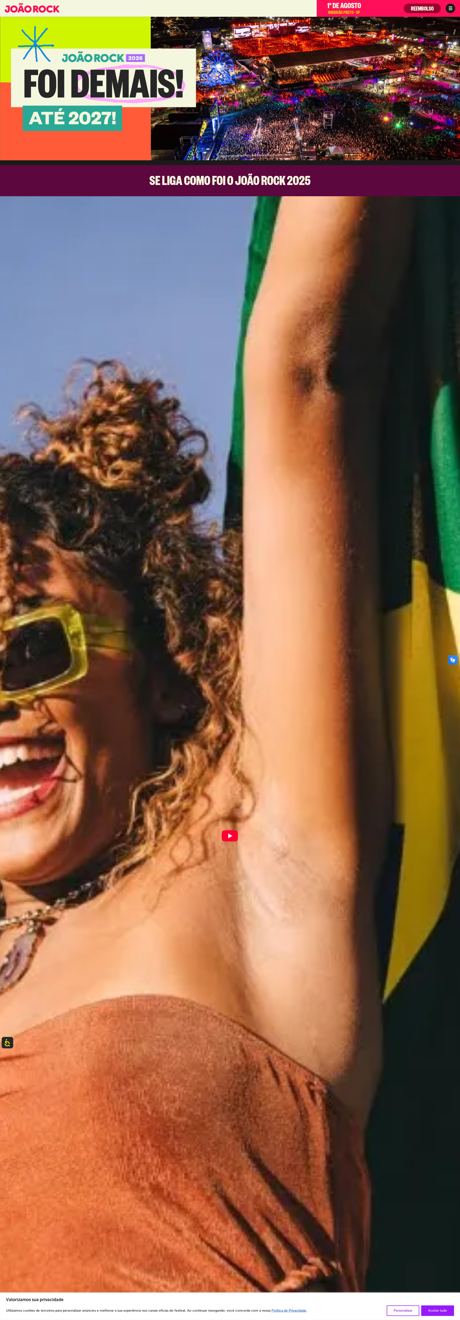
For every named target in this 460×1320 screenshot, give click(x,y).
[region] (230, 1306)
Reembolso (422, 10)
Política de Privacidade (288, 1311)
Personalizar (403, 1311)
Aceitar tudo (437, 1311)
